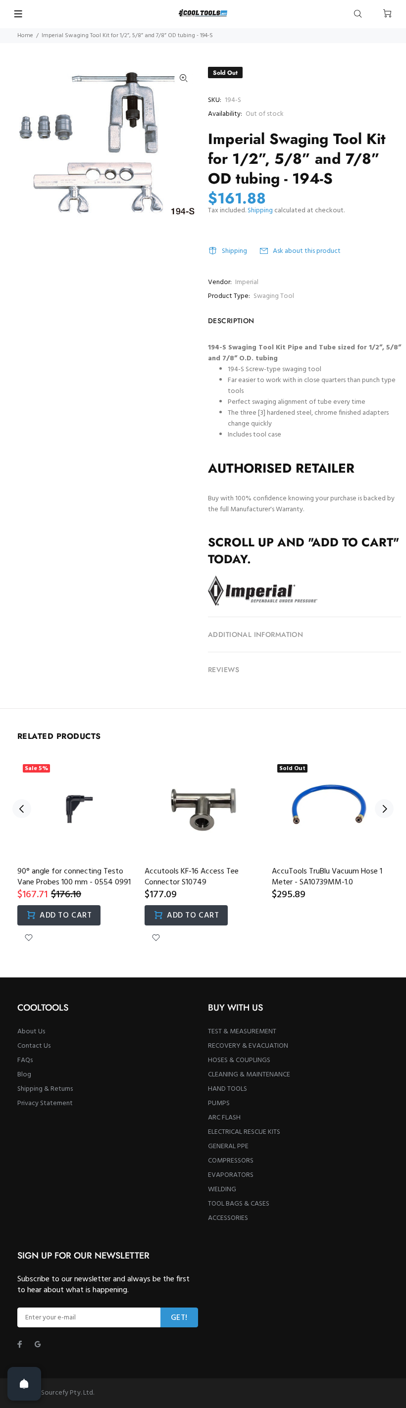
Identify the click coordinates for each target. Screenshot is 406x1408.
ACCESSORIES (228, 1218)
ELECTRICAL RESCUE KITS (244, 1132)
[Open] (24, 1384)
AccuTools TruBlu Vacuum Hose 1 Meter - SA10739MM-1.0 (327, 877)
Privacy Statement (45, 1103)
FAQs (25, 1060)
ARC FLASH (224, 1117)
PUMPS (219, 1103)
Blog (24, 1074)
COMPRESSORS (231, 1160)
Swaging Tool (274, 296)
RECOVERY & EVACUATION (248, 1046)
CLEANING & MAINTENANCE (249, 1074)
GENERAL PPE (228, 1146)
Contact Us (34, 1046)
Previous (21, 808)
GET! (179, 1317)
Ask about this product (307, 251)
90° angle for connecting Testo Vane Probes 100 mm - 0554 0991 (74, 877)
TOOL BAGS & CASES (238, 1204)
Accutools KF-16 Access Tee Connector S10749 (192, 877)
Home (25, 36)
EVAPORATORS (231, 1175)
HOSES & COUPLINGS (239, 1060)
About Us (31, 1031)
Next (384, 808)
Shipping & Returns (45, 1089)
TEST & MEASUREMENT (242, 1031)
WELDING (222, 1189)
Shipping (260, 210)
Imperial (246, 282)
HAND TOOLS (227, 1089)
